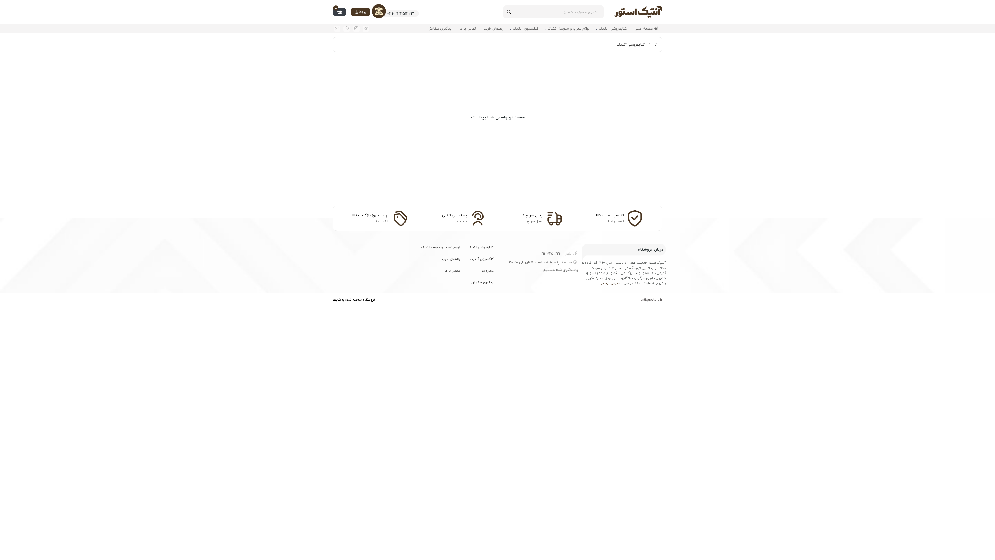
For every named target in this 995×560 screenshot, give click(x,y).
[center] (508, 11)
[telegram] (365, 28)
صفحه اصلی (644, 29)
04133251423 (555, 253)
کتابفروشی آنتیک (613, 29)
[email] (337, 28)
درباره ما (488, 271)
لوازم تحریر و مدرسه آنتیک (569, 29)
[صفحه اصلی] (656, 44)
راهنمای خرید (494, 29)
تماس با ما (467, 29)
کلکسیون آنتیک (525, 29)
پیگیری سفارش (440, 29)
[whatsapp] (346, 28)
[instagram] (356, 28)
